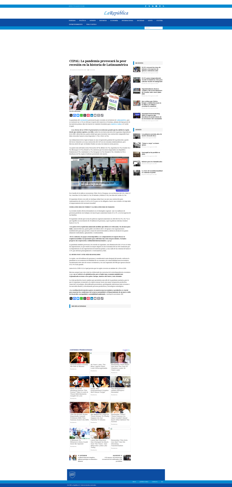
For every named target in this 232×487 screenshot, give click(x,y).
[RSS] (163, 6)
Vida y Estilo (91, 24)
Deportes (103, 20)
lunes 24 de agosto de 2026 (149, 137)
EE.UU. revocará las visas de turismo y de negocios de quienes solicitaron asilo (151, 69)
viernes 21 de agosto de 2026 (150, 147)
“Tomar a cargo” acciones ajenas (150, 144)
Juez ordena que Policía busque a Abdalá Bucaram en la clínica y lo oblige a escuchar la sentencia (151, 103)
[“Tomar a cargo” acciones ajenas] (136, 145)
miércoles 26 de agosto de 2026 (150, 72)
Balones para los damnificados (152, 161)
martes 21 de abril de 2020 (79, 70)
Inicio (134, 481)
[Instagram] (159, 6)
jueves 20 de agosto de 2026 (150, 163)
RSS (162, 481)
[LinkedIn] (152, 6)
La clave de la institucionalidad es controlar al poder (152, 171)
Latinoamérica (121, 120)
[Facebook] (145, 6)
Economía (114, 20)
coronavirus (84, 120)
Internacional (127, 20)
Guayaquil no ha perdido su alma (151, 153)
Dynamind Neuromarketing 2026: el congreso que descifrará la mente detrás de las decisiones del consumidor (152, 116)
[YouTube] (156, 6)
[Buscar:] (154, 28)
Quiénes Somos (144, 481)
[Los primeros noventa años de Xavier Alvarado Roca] (136, 136)
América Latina (116, 124)
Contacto (155, 481)
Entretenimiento (76, 24)
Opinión (93, 20)
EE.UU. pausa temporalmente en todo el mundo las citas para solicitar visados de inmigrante (152, 79)
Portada (72, 20)
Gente (150, 20)
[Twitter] (149, 6)
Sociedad (140, 20)
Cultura (159, 20)
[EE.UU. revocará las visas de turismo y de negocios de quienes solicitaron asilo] (136, 69)
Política (82, 20)
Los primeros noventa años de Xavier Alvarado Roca (152, 135)
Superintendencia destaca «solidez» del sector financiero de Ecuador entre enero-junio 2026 (152, 91)
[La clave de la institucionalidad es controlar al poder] (136, 172)
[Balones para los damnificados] (136, 163)
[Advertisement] (116, 43)
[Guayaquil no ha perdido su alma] (136, 154)
